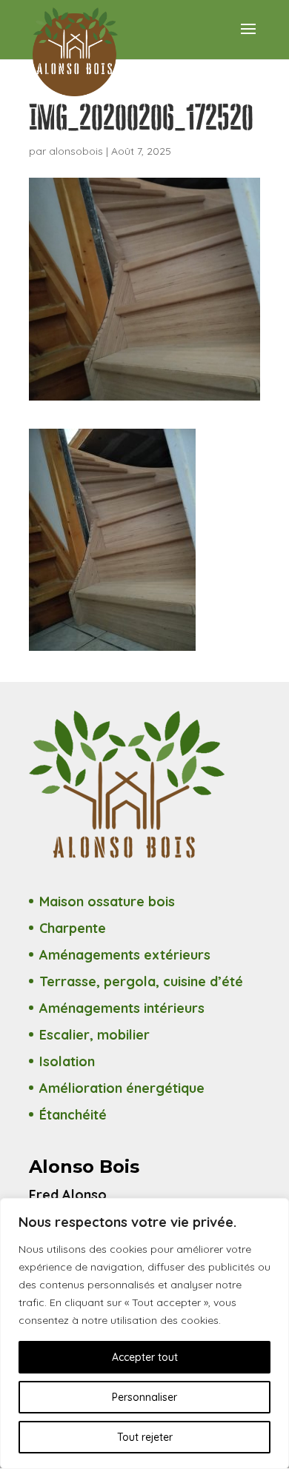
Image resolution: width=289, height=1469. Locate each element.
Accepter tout (145, 1357)
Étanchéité (73, 1114)
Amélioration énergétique (122, 1088)
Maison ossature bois (107, 901)
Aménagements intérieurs (122, 1008)
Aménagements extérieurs (124, 954)
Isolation (67, 1061)
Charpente (72, 928)
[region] (144, 1333)
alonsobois (76, 151)
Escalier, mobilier (94, 1034)
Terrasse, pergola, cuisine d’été (141, 981)
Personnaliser (144, 1397)
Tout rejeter (145, 1437)
